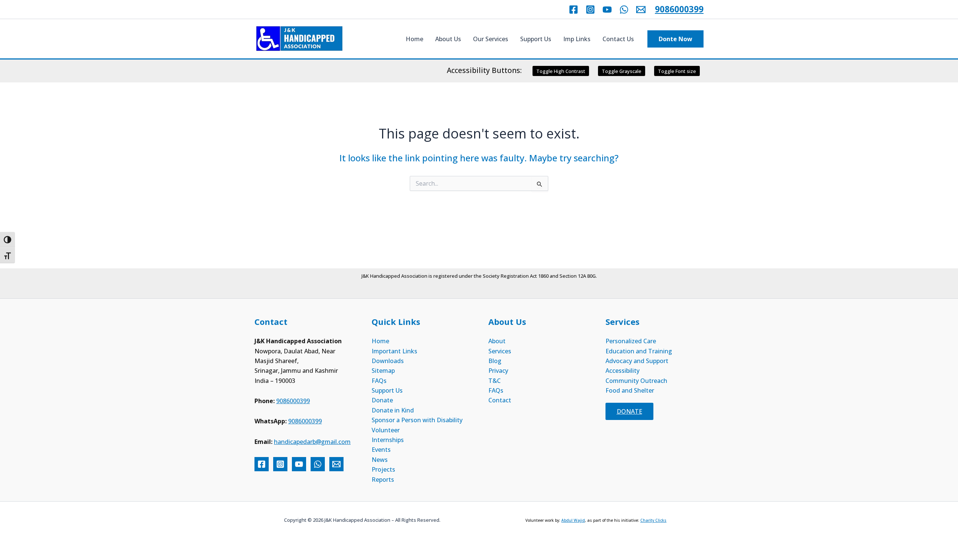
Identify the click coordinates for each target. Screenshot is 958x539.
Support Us (535, 39)
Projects (383, 469)
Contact (499, 400)
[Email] (640, 9)
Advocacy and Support (636, 361)
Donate (382, 400)
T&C (494, 381)
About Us (448, 39)
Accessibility (622, 370)
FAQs (379, 381)
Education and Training (638, 351)
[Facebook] (573, 9)
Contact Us (618, 39)
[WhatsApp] (624, 9)
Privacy (498, 370)
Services (499, 351)
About (497, 341)
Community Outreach (636, 381)
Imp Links (577, 39)
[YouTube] (607, 9)
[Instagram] (590, 9)
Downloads (388, 361)
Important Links (394, 351)
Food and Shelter (629, 390)
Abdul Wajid (573, 520)
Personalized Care (630, 341)
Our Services (490, 39)
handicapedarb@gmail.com (312, 442)
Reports (383, 479)
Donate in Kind (393, 410)
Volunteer (386, 430)
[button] (675, 39)
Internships (388, 440)
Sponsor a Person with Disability (417, 420)
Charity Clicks (653, 520)
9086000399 (679, 9)
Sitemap (383, 370)
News (380, 460)
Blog (494, 361)
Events (381, 449)
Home (414, 39)
